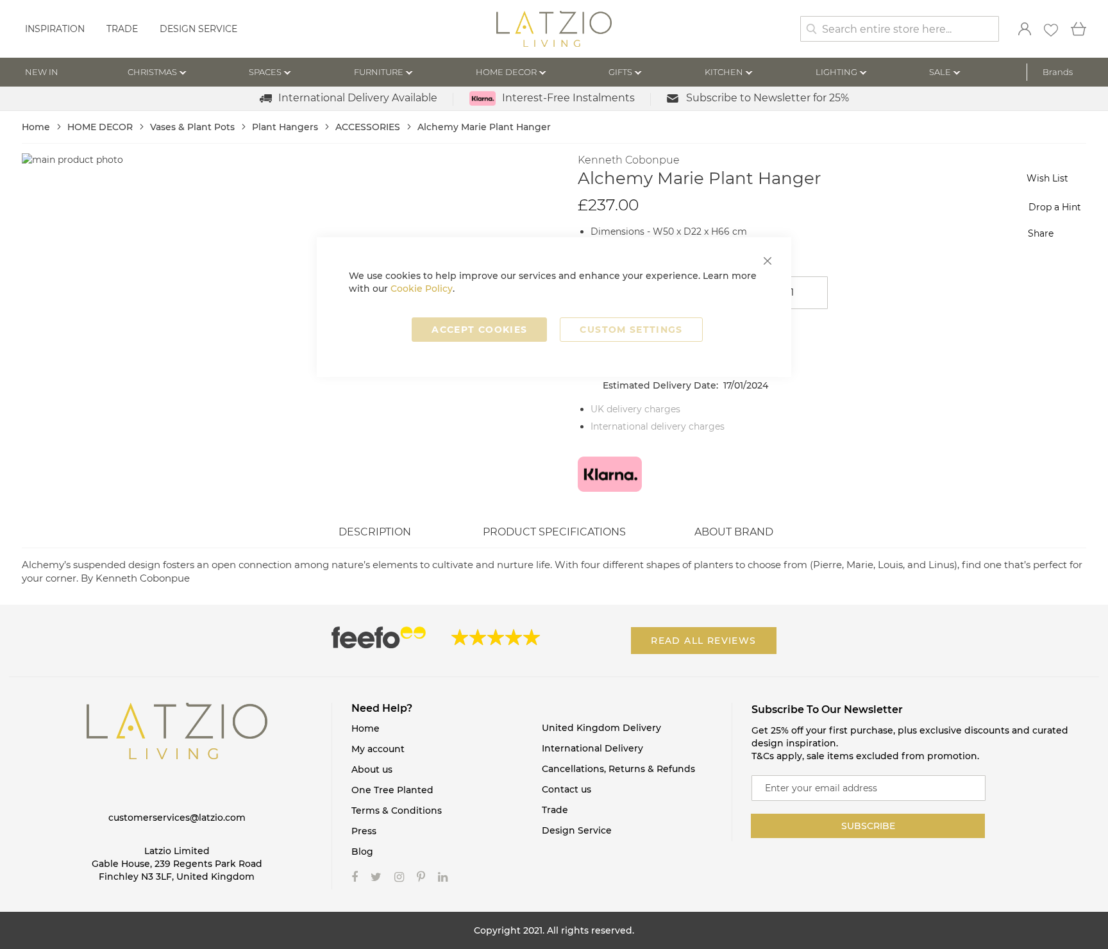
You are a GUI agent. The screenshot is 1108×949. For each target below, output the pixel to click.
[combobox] (899, 29)
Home (37, 127)
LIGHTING (836, 72)
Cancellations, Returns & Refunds (618, 769)
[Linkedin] (443, 877)
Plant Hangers (286, 127)
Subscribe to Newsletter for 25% (767, 98)
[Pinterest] (421, 877)
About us (371, 769)
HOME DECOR (506, 72)
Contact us (566, 789)
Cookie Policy (421, 288)
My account (378, 749)
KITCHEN (724, 72)
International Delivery (592, 748)
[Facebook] (354, 877)
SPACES (265, 72)
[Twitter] (376, 877)
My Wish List (1051, 30)
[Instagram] (399, 877)
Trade (122, 29)
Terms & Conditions (396, 810)
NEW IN (41, 72)
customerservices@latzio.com (177, 817)
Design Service (198, 29)
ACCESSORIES (369, 127)
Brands (1058, 72)
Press (363, 831)
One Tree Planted (392, 790)
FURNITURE (378, 72)
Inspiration (55, 29)
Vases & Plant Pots (193, 127)
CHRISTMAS (152, 72)
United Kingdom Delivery (601, 728)
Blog (362, 851)
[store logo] (554, 30)
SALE (940, 72)
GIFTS (620, 72)
